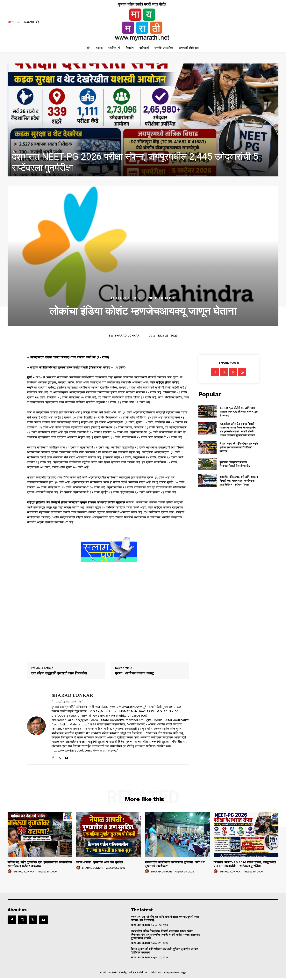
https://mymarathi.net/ (67, 701)
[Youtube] (66, 757)
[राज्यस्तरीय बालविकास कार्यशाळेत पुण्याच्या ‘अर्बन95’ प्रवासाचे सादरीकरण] (177, 834)
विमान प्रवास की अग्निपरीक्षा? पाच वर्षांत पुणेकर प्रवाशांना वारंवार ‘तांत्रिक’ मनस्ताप (239, 447)
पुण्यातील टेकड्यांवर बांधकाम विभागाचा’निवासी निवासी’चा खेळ (235, 464)
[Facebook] (53, 757)
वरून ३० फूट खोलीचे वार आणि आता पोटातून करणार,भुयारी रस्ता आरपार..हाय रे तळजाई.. (239, 411)
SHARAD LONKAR (127, 335)
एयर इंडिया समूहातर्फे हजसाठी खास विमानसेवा (59, 673)
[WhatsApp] (242, 372)
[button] (32, 22)
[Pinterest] (233, 372)
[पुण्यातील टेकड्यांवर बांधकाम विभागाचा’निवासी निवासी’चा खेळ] (207, 464)
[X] (59, 757)
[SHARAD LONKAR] (36, 725)
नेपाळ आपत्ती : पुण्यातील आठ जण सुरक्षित (99, 862)
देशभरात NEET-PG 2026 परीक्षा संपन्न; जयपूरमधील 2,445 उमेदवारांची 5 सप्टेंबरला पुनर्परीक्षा (245, 864)
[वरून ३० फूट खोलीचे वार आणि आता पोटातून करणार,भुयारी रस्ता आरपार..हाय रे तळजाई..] (207, 411)
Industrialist (161, 298)
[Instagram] (22, 919)
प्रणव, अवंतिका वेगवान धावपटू (134, 673)
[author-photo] (10, 871)
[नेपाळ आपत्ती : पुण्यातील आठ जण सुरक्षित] (108, 834)
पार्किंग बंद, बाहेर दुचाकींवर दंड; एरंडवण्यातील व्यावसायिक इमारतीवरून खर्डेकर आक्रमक (40, 864)
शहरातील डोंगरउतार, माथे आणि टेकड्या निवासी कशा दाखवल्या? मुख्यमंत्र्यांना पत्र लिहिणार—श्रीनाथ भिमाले (239, 480)
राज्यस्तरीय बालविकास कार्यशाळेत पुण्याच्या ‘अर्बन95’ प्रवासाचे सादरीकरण (175, 864)
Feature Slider (126, 298)
